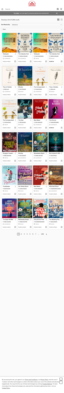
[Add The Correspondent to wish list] (46, 95)
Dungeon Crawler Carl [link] (8, 153)
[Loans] (57, 9)
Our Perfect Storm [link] (23, 186)
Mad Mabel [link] (37, 120)
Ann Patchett (23, 89)
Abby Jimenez (7, 221)
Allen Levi (6, 89)
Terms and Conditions (31, 379)
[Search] (2, 9)
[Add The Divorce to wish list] (61, 128)
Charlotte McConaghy (56, 188)
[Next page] (46, 234)
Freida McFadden (55, 122)
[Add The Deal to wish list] (31, 128)
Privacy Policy (44, 379)
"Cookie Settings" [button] (47, 384)
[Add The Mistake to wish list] (15, 194)
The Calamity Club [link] (23, 54)
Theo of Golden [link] (7, 87)
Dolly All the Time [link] (39, 219)
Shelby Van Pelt (39, 155)
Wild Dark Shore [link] (53, 186)
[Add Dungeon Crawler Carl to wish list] (15, 161)
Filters (4, 29)
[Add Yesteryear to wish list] (15, 62)
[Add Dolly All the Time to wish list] (46, 227)
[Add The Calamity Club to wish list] (31, 62)
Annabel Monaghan (39, 221)
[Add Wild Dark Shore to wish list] (61, 194)
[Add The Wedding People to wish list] (61, 227)
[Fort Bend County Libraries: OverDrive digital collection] (32, 3)
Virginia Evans (38, 89)
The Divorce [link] (52, 120)
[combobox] (28, 9)
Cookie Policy (6, 388)
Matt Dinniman (7, 155)
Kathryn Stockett (24, 56)
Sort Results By (5, 24)
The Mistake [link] (6, 186)
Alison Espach (54, 221)
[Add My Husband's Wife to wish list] (61, 161)
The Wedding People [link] (55, 219)
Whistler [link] (20, 87)
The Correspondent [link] (39, 87)
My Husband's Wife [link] (54, 153)
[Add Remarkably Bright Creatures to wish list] (46, 161)
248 (42, 234)
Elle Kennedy (23, 122)
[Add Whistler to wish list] (31, 95)
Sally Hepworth (38, 122)
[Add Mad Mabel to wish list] (46, 128)
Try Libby (16, 13)
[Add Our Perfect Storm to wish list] (31, 194)
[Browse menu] (61, 9)
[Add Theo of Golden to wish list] (15, 95)
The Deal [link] (20, 120)
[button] (58, 20)
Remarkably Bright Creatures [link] (39, 153)
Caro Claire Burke (8, 56)
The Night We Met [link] (8, 219)
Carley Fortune (23, 188)
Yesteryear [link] (6, 54)
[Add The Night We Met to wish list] (15, 227)
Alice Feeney (54, 155)
